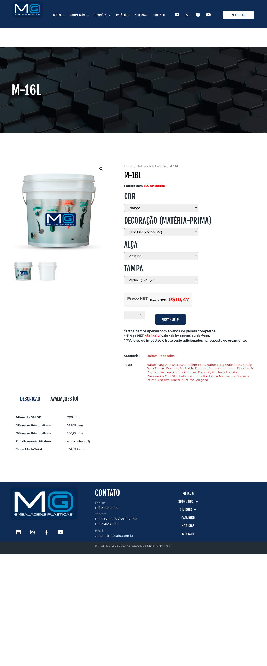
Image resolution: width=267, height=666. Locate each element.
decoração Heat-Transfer (218, 372)
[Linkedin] (177, 15)
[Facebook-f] (46, 532)
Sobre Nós (77, 15)
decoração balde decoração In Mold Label (201, 368)
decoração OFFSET (162, 376)
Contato (159, 15)
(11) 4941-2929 (106, 519)
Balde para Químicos (224, 365)
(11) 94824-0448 (108, 524)
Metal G (58, 15)
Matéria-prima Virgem (189, 380)
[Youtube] (209, 15)
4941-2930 (128, 519)
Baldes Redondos (151, 166)
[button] (101, 169)
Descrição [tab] (30, 399)
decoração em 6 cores (178, 372)
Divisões (100, 15)
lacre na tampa (222, 376)
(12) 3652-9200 (106, 508)
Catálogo (123, 15)
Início (129, 166)
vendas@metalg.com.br (114, 536)
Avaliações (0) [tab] (64, 399)
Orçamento (170, 319)
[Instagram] (188, 15)
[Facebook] (198, 15)
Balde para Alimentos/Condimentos (176, 365)
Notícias (141, 15)
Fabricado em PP (193, 376)
